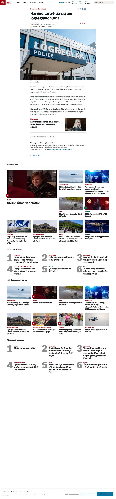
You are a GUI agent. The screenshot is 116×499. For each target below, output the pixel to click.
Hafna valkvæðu (89, 494)
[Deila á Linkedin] (85, 9)
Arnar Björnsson (34, 23)
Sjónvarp (33, 2)
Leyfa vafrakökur (105, 494)
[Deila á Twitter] (82, 9)
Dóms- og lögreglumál (38, 9)
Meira (41, 2)
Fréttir (17, 2)
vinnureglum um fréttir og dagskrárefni (60, 149)
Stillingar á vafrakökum (72, 494)
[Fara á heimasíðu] (7, 2)
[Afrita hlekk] (78, 9)
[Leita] (113, 3)
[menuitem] (20, 2)
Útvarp (25, 2)
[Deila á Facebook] (80, 9)
